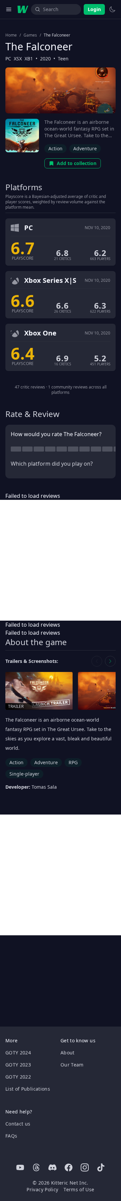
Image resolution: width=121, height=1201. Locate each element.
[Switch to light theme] (112, 9)
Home (11, 35)
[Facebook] (69, 1167)
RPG (73, 762)
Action (55, 148)
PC (8, 58)
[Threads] (36, 1167)
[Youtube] (20, 1167)
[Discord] (52, 1167)
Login (94, 9)
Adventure (85, 148)
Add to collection (76, 163)
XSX (18, 58)
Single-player (24, 774)
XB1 (29, 58)
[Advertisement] (60, 560)
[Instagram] (85, 1167)
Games (30, 35)
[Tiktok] (101, 1167)
